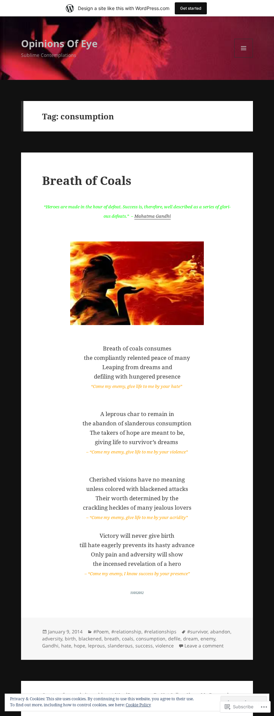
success (144, 645)
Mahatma (145, 216)
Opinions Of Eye (59, 43)
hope (79, 645)
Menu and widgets (244, 57)
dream (190, 638)
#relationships (160, 631)
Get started (190, 8)
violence (164, 645)
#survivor (197, 631)
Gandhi (163, 216)
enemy (207, 638)
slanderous (120, 645)
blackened (90, 638)
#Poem (101, 631)
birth (70, 638)
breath (111, 638)
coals (127, 638)
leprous (96, 645)
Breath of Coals (86, 180)
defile (174, 638)
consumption (150, 638)
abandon (220, 631)
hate (66, 645)
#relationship (126, 631)
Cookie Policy (138, 705)
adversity (52, 638)
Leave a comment (204, 645)
